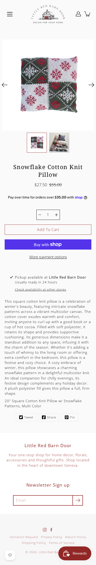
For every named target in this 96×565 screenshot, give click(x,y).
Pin (72, 417)
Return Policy (75, 537)
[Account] (78, 14)
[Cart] (87, 14)
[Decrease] (39, 215)
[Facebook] (51, 530)
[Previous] (4, 85)
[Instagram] (45, 530)
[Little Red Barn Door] (48, 14)
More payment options (48, 257)
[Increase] (56, 215)
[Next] (91, 85)
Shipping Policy (34, 543)
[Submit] (77, 500)
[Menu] (10, 14)
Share (51, 417)
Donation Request (24, 537)
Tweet (28, 417)
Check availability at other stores (40, 289)
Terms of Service (62, 543)
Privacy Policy (51, 537)
